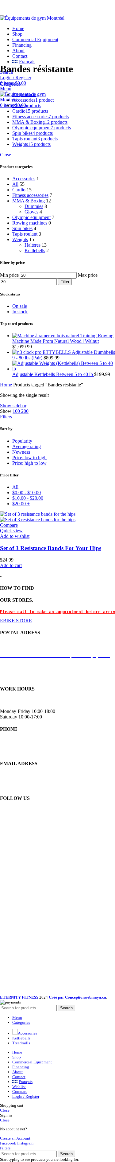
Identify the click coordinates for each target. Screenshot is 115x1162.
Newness (21, 452)
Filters (6, 416)
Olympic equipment (31, 217)
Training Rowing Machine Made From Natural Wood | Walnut (62, 338)
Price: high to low (29, 463)
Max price (88, 275)
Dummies (34, 206)
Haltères (32, 245)
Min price (9, 275)
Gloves (31, 211)
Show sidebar (13, 405)
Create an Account (15, 1138)
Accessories (23, 178)
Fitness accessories (30, 195)
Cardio (18, 189)
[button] (11, 565)
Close (5, 154)
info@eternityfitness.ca (22, 785)
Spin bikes (22, 228)
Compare (19, 1091)
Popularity (22, 441)
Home (6, 384)
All (15, 184)
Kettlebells (35, 250)
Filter (64, 282)
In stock (20, 311)
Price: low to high (29, 457)
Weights (20, 239)
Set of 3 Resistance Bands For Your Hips (50, 548)
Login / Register (25, 1096)
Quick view (11, 530)
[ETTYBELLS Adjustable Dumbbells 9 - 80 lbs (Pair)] (27, 352)
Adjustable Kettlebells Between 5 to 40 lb (53, 374)
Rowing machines (29, 222)
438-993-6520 (14, 751)
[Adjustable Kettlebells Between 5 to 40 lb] (63, 368)
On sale (19, 306)
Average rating (26, 446)
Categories (10, 84)
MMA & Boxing (28, 200)
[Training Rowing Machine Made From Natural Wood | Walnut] (46, 335)
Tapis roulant (24, 234)
